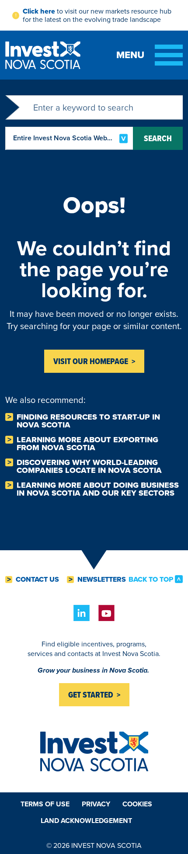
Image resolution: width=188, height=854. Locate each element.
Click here (39, 11)
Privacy (96, 804)
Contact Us (37, 579)
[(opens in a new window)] (81, 613)
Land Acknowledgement (86, 821)
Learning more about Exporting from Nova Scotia (87, 443)
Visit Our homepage (90, 361)
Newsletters (101, 579)
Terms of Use (45, 804)
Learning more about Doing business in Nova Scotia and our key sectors (98, 489)
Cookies (137, 804)
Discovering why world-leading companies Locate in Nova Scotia (89, 466)
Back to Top (151, 579)
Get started (90, 694)
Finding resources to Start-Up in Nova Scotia (88, 421)
